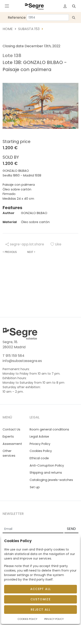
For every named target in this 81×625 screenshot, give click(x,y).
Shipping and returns (46, 472)
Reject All (40, 609)
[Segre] (34, 6)
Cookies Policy (41, 451)
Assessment (12, 444)
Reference (17, 17)
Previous (10, 252)
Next (31, 252)
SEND (71, 528)
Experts (8, 436)
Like (58, 244)
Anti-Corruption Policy (47, 465)
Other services (9, 453)
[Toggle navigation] (7, 6)
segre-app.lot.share (27, 244)
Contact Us (11, 429)
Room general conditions (49, 429)
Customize (40, 599)
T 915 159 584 (13, 355)
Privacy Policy (40, 444)
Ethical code (39, 458)
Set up (35, 487)
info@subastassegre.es (22, 360)
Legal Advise (39, 436)
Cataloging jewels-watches (51, 480)
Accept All (40, 589)
